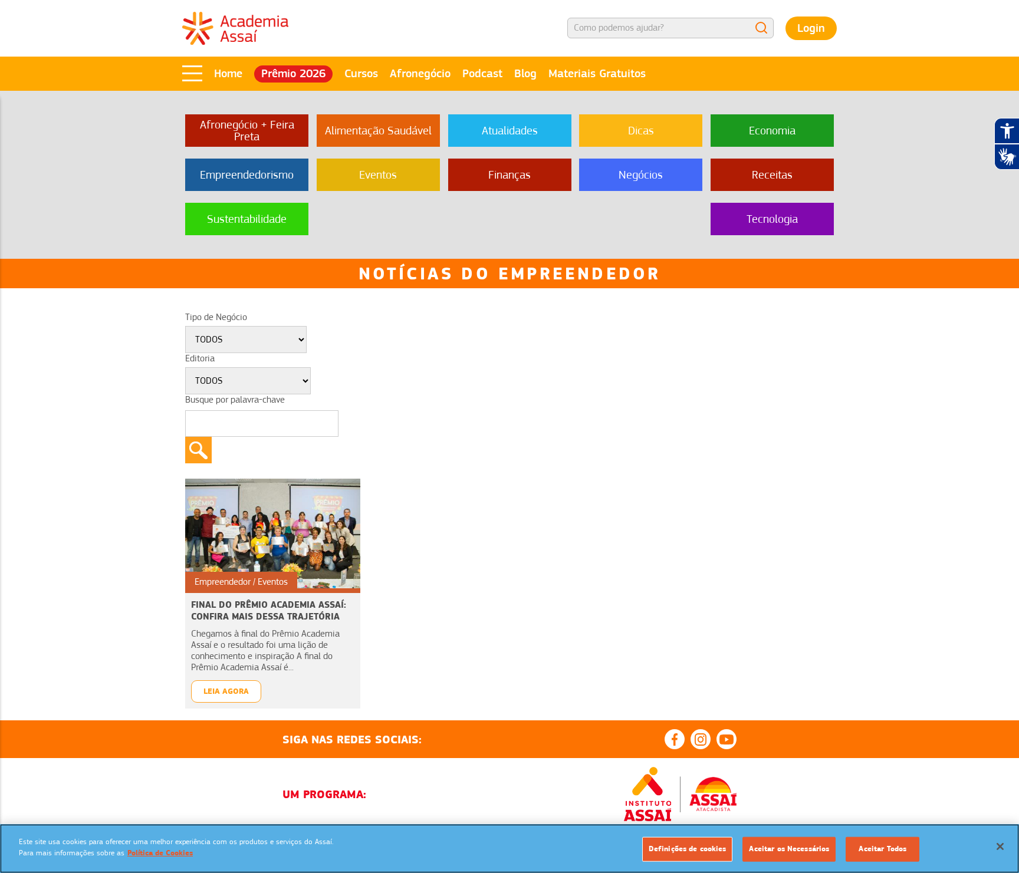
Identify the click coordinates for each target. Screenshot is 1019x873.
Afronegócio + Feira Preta (247, 130)
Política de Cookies (160, 853)
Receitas (772, 175)
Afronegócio (420, 73)
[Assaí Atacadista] (713, 794)
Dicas (641, 130)
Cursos (361, 73)
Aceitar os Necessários (789, 849)
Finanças (509, 175)
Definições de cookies (688, 849)
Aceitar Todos (882, 849)
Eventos (378, 175)
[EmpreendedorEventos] (272, 533)
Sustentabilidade (247, 219)
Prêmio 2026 (293, 73)
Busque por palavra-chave (235, 399)
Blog (525, 73)
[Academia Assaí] (235, 27)
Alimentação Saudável (378, 130)
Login (811, 28)
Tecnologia (772, 219)
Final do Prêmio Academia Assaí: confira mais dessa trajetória (268, 610)
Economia (772, 130)
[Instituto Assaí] (647, 794)
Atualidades (510, 130)
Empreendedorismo (247, 175)
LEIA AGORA (226, 691)
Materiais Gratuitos (597, 73)
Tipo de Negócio (216, 317)
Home (228, 73)
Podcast (482, 73)
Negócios (641, 175)
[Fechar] (1000, 846)
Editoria (200, 358)
